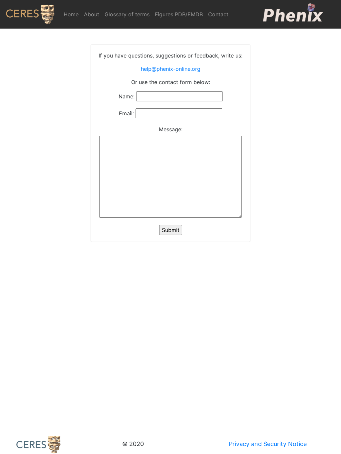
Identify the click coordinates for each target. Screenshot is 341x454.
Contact (218, 14)
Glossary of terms (127, 14)
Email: (126, 113)
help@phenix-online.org (170, 68)
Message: (170, 129)
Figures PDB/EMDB (179, 14)
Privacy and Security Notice (268, 443)
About (91, 14)
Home (72, 14)
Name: (127, 96)
